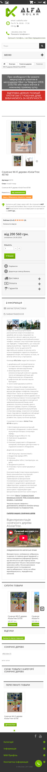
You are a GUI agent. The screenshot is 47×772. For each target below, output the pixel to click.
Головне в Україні (27, 495)
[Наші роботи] (7, 2)
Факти (17, 495)
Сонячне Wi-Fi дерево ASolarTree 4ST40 (13, 717)
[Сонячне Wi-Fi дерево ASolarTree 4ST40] (17, 161)
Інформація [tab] (14, 302)
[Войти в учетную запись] (44, 2)
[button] (20, 33)
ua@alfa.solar (21, 20)
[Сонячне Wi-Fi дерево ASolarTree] (18, 602)
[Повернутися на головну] (4, 63)
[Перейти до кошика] (32, 2)
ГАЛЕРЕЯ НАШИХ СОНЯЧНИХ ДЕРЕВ (21, 513)
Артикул (5, 180)
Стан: (4, 183)
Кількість (8, 245)
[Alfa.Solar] (23, 11)
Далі (37, 161)
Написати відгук (10, 224)
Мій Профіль (10, 755)
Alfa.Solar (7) (6, 654)
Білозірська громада (14, 498)
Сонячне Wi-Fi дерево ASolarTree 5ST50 (17, 617)
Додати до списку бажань (19, 271)
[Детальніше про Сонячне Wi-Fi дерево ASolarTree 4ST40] (14, 702)
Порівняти (13, 266)
